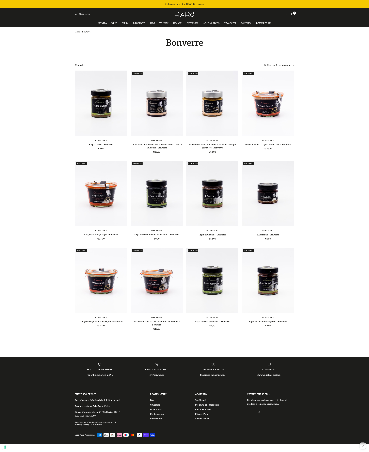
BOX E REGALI (263, 23)
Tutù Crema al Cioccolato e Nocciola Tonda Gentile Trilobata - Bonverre (156, 146)
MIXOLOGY (139, 23)
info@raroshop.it (112, 400)
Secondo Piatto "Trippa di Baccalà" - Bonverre (268, 144)
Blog (152, 400)
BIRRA (125, 23)
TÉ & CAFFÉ (230, 23)
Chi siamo (155, 405)
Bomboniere (156, 418)
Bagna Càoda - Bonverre (101, 144)
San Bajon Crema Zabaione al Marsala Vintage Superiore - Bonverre (212, 146)
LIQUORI (177, 23)
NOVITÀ (102, 23)
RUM (152, 23)
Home (77, 32)
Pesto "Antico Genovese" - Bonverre (212, 321)
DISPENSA (246, 23)
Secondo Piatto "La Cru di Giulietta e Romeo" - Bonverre (157, 323)
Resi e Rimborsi (203, 409)
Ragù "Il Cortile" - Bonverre (212, 234)
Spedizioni (200, 400)
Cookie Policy (202, 418)
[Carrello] (292, 14)
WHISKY (164, 23)
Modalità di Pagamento (207, 405)
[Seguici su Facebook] (251, 412)
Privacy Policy (202, 414)
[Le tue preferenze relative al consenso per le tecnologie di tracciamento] (5, 447)
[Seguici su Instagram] (259, 412)
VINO (114, 23)
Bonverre (101, 141)
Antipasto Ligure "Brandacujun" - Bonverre (101, 321)
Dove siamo (156, 409)
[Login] (286, 14)
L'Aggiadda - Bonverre (268, 234)
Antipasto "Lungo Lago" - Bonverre (101, 234)
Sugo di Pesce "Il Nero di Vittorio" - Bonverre (156, 234)
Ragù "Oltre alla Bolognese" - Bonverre (268, 321)
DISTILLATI (192, 23)
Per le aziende (157, 414)
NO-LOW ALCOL (211, 23)
